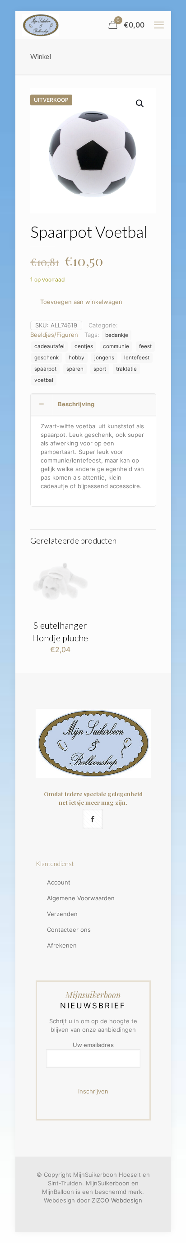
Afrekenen (62, 945)
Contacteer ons (69, 929)
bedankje (116, 335)
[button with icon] (93, 819)
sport (99, 369)
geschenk (46, 357)
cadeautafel (49, 346)
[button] (140, 104)
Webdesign (126, 1200)
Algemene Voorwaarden (81, 898)
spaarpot (45, 369)
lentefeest (136, 357)
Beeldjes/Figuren (54, 334)
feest (145, 346)
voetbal (43, 380)
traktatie (126, 369)
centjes (83, 346)
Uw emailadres (93, 1044)
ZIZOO (100, 1200)
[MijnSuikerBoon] (41, 25)
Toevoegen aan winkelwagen (81, 301)
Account (58, 882)
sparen (75, 369)
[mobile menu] (159, 24)
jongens (104, 357)
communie (116, 346)
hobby (76, 357)
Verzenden (62, 913)
